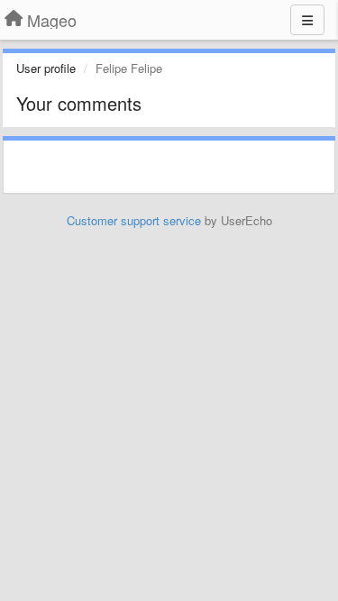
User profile (46, 68)
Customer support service (134, 220)
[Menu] (307, 20)
